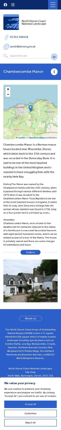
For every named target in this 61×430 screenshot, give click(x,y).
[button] (30, 108)
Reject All (30, 422)
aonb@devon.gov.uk (23, 46)
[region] (30, 403)
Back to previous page (54, 71)
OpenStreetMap (37, 137)
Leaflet (21, 137)
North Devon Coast (34, 21)
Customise (30, 413)
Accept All (30, 404)
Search (5, 56)
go (54, 56)
